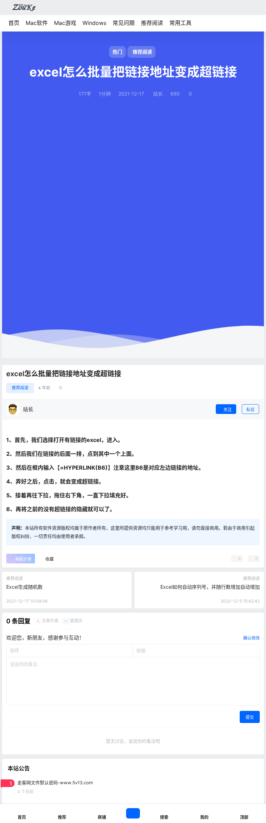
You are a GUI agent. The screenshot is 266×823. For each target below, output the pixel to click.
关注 (227, 409)
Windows (94, 22)
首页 (13, 22)
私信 (250, 409)
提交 (250, 717)
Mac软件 (37, 22)
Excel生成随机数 (24, 587)
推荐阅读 (152, 22)
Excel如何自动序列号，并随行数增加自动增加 (210, 587)
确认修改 (251, 638)
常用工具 (180, 22)
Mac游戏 (65, 22)
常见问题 (124, 22)
